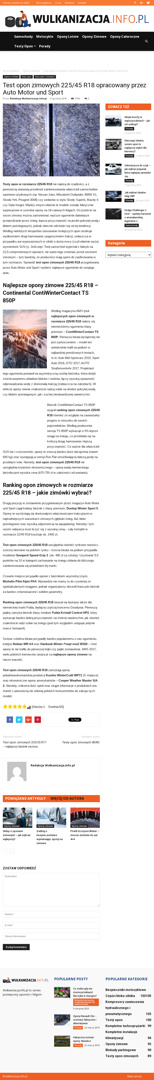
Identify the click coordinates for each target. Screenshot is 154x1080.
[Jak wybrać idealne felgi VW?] (113, 196)
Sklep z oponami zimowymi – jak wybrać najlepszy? (16, 835)
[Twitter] (148, 3)
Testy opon (23, 46)
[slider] (15, 706)
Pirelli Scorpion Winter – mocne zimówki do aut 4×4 (84, 835)
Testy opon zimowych (45, 76)
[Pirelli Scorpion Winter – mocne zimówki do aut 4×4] (85, 818)
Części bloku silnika (120, 996)
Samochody (23, 36)
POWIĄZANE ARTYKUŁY (25, 798)
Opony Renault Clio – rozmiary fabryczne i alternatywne (85, 1020)
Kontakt (82, 2)
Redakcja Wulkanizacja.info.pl (28, 98)
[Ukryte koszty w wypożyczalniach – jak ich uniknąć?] (113, 120)
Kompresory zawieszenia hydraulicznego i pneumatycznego (124, 1008)
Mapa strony (134, 1076)
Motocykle (44, 36)
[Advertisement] (77, 60)
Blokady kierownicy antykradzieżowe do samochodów (84, 1002)
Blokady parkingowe (120, 1050)
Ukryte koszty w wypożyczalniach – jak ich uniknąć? (137, 121)
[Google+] (142, 3)
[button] (146, 41)
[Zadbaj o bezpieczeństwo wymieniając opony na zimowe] (51, 818)
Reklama (69, 2)
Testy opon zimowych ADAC (81, 742)
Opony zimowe (94, 36)
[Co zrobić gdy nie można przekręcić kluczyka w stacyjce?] (62, 992)
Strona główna (43, 2)
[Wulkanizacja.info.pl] (77, 19)
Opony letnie (68, 36)
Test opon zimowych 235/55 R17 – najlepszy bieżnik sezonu (24, 744)
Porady (44, 46)
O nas (58, 2)
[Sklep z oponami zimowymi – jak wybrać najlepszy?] (17, 818)
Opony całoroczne (124, 36)
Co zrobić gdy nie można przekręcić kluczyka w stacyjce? (85, 992)
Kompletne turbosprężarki (125, 1026)
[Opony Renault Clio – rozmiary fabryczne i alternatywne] (62, 1019)
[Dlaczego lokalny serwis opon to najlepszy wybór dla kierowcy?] (113, 144)
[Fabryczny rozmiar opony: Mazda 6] (62, 1041)
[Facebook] (135, 3)
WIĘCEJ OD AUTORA (67, 798)
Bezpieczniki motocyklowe (125, 990)
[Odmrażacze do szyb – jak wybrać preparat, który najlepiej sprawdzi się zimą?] (113, 169)
